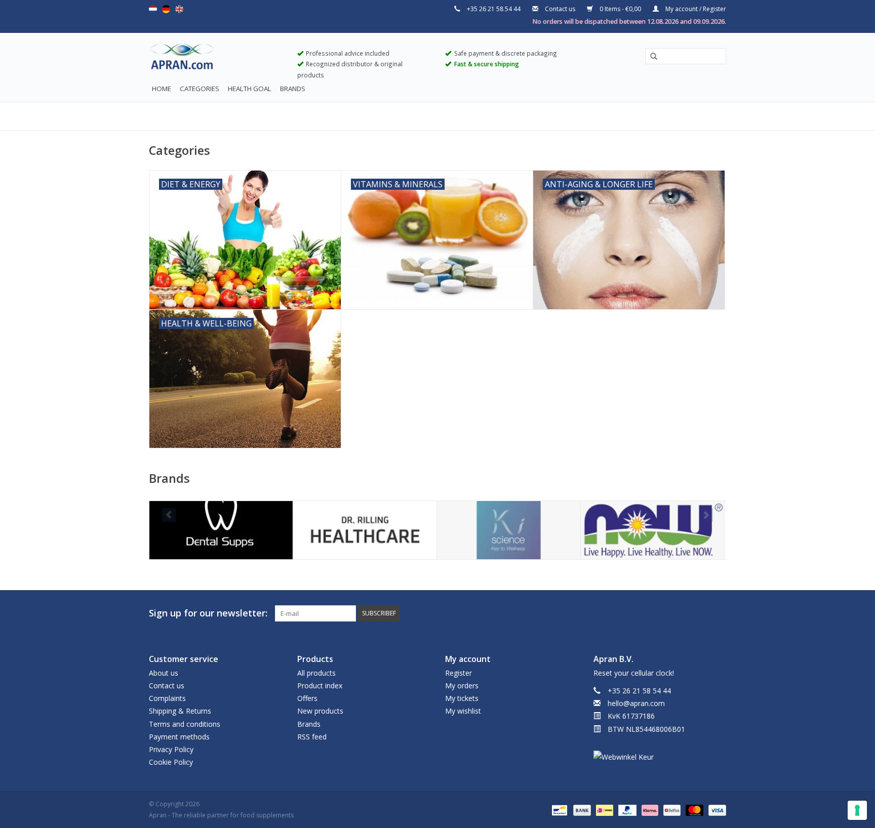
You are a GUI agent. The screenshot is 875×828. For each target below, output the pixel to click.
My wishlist (463, 711)
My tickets (462, 698)
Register (458, 673)
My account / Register (695, 9)
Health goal (249, 88)
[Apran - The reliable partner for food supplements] (215, 58)
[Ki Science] (508, 530)
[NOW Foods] (652, 530)
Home (161, 88)
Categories (199, 88)
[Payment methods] (558, 809)
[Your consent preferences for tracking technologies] (857, 810)
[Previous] (169, 515)
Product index (319, 685)
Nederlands (153, 9)
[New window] (700, 613)
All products (316, 673)
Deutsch (166, 9)
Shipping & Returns (180, 711)
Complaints (167, 698)
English (179, 9)
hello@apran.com (636, 703)
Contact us (560, 9)
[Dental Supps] (221, 530)
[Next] (706, 515)
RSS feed (312, 736)
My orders (462, 685)
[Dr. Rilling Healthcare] (364, 530)
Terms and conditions (184, 724)
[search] (685, 56)
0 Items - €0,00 (620, 9)
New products (320, 711)
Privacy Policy (171, 749)
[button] (650, 56)
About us (163, 673)
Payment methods (179, 736)
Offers (307, 698)
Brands (292, 88)
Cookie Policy (171, 762)
